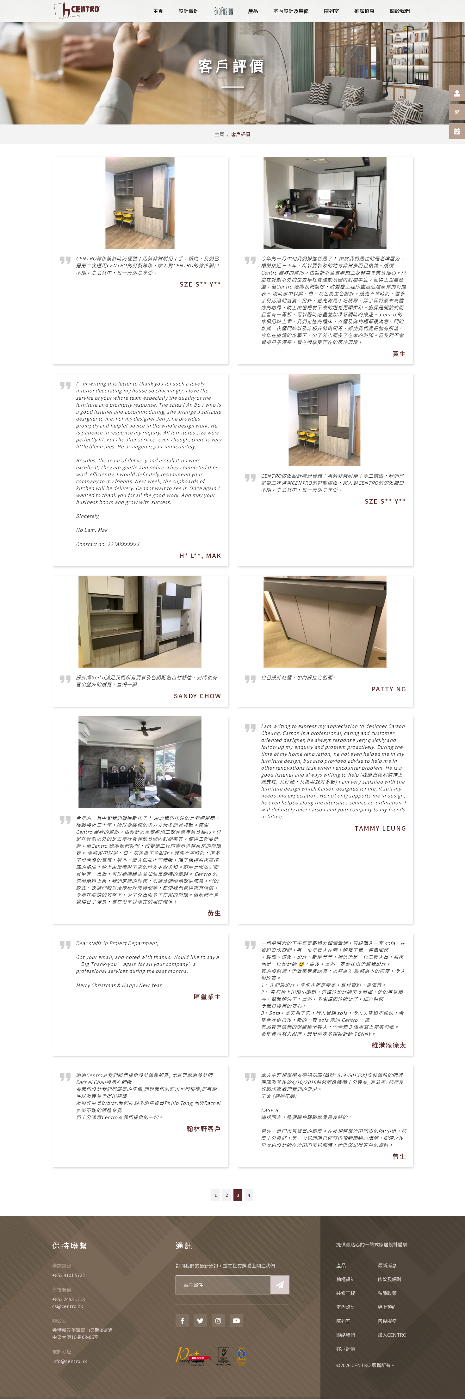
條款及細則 (389, 1279)
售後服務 (61, 1289)
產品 (341, 1265)
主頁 (219, 134)
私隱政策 (387, 1293)
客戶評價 (345, 1348)
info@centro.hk (69, 1361)
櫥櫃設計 (345, 1279)
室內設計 (345, 1307)
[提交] (279, 1284)
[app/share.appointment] (457, 131)
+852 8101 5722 (68, 1275)
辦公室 (59, 1320)
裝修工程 (345, 1293)
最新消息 (387, 1265)
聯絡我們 (345, 1334)
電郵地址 (61, 1351)
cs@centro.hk (67, 1306)
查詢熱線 (61, 1265)
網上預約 (387, 1307)
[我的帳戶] (457, 93)
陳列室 (343, 1320)
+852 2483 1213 (68, 1299)
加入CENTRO (392, 1334)
